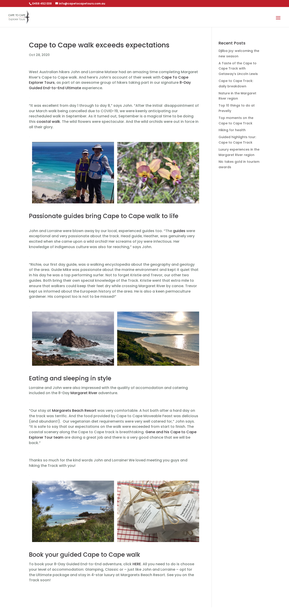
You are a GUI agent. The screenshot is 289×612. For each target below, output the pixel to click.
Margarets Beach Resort (74, 410)
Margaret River (83, 393)
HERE (137, 564)
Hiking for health (232, 130)
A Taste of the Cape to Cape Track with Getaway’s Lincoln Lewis (238, 68)
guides (179, 230)
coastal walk (48, 121)
